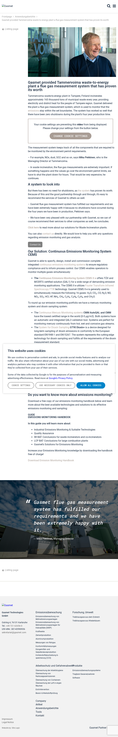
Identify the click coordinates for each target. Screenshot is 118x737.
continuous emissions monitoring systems (62, 264)
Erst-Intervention (42, 689)
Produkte (77, 665)
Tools (39, 711)
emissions (33, 110)
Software (76, 678)
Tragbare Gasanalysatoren (84, 674)
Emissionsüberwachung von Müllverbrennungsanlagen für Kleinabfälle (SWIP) (48, 625)
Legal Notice (8, 722)
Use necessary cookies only (55, 385)
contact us (48, 233)
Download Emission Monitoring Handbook (51, 460)
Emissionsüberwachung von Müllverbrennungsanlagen (47, 617)
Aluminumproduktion (44, 639)
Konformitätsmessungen (46, 646)
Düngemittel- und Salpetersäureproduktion (46, 650)
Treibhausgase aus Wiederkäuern (86, 621)
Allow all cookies (90, 385)
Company (41, 700)
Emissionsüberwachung (49, 612)
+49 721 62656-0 (14, 626)
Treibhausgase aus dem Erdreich (86, 617)
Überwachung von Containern (48, 680)
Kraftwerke (40, 631)
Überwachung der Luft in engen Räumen (48, 684)
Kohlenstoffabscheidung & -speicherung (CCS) (47, 656)
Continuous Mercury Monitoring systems (61, 312)
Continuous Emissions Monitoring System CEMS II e (67, 278)
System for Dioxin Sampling (53, 327)
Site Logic (16, 728)
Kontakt (40, 715)
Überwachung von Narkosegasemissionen (45, 674)
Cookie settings (21, 385)
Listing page (11, 29)
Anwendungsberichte (47, 708)
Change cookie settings (70, 135)
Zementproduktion (43, 635)
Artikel (39, 704)
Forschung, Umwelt (83, 612)
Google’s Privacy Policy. (61, 378)
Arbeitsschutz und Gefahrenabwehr (52, 665)
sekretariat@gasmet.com (14, 632)
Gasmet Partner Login (101, 727)
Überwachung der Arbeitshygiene (49, 670)
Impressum (7, 719)
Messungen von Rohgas (45, 642)
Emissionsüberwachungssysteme (86, 670)
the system (84, 190)
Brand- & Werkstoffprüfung (47, 693)
